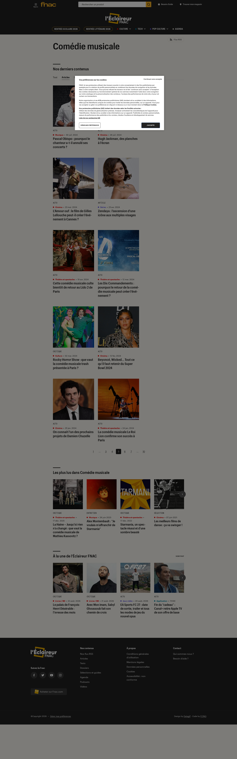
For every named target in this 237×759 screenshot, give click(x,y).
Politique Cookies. (150, 105)
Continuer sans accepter (153, 79)
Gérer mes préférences (90, 125)
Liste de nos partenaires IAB (89, 118)
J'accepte (151, 125)
